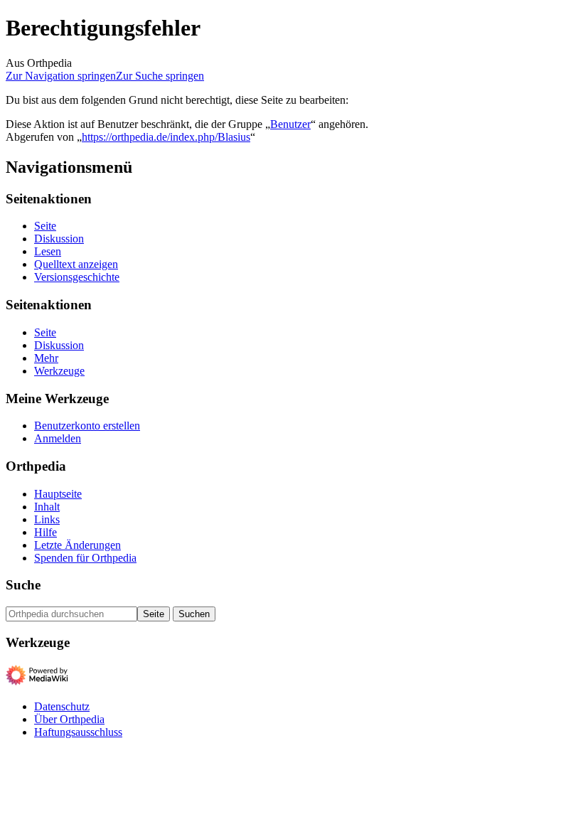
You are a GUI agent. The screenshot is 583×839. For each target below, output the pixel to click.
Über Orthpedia (69, 719)
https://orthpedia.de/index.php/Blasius (166, 137)
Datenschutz (62, 706)
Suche (23, 584)
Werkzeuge (59, 371)
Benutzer (290, 124)
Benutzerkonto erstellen (87, 425)
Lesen (47, 251)
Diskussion (59, 239)
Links (47, 519)
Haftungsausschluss (78, 732)
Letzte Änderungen (77, 545)
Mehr (46, 358)
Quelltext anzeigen (76, 264)
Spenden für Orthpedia (85, 558)
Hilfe (45, 532)
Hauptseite (58, 494)
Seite (45, 226)
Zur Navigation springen (61, 76)
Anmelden (57, 438)
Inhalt (47, 507)
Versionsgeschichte (76, 277)
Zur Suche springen (160, 76)
